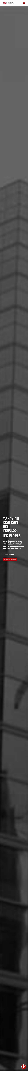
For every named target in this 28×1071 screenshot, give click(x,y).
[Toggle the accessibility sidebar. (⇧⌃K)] (23, 1066)
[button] (24, 4)
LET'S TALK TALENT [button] (9, 554)
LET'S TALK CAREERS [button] (10, 559)
